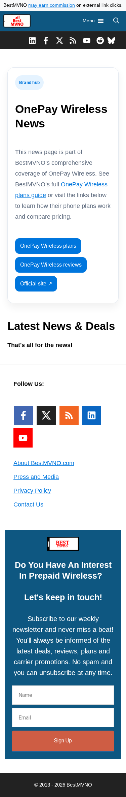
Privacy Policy (32, 490)
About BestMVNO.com (43, 463)
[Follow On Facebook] (23, 415)
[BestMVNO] (17, 21)
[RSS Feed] (69, 415)
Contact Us (28, 504)
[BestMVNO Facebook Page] (45, 40)
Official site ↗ (36, 283)
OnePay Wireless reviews (51, 265)
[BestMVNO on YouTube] (86, 40)
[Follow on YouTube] (23, 438)
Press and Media (36, 476)
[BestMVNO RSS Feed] (73, 40)
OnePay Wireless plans (48, 246)
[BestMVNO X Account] (59, 40)
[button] (116, 21)
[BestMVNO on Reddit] (100, 40)
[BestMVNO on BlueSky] (111, 40)
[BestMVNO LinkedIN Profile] (32, 40)
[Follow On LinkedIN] (91, 415)
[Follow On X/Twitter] (46, 415)
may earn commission (51, 5)
